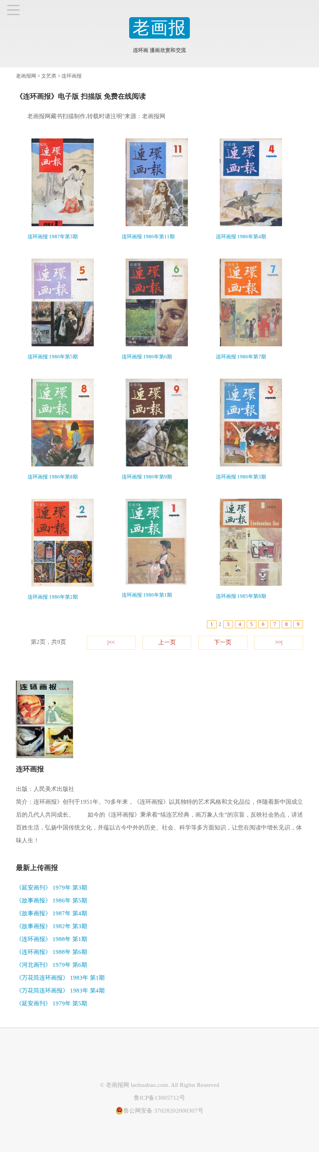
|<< (111, 642)
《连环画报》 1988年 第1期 (51, 939)
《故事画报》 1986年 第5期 (51, 900)
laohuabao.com (149, 1085)
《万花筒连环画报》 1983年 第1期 (60, 978)
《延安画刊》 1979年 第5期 (51, 1003)
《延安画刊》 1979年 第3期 (51, 887)
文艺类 (48, 76)
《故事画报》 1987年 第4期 (51, 913)
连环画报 (71, 76)
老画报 (160, 27)
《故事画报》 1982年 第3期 (51, 926)
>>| (278, 642)
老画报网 (26, 76)
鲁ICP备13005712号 (159, 1098)
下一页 (222, 642)
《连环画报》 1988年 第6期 (51, 952)
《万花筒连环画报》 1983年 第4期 (60, 990)
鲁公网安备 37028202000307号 (163, 1111)
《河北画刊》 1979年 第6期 (51, 965)
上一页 (167, 642)
